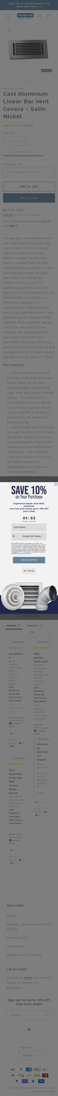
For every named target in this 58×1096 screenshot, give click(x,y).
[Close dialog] (56, 484)
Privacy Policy (22, 553)
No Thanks (29, 571)
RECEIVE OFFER (29, 560)
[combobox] (16, 536)
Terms (29, 553)
